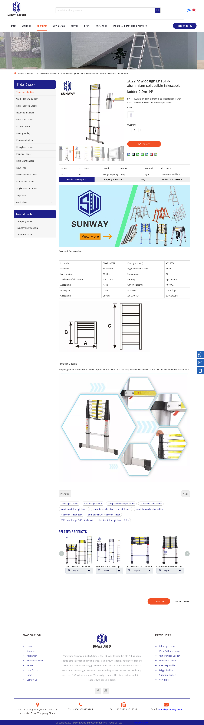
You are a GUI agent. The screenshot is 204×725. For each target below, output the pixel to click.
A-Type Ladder (23, 126)
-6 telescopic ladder (93, 503)
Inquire (146, 144)
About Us (31, 651)
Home (30, 646)
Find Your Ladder (35, 660)
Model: (64, 168)
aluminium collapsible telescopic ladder (111, 509)
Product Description (76, 179)
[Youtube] (194, 10)
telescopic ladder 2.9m (71, 514)
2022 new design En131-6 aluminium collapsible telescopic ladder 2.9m (95, 520)
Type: (147, 174)
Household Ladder (25, 112)
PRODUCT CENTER (182, 601)
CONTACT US (159, 601)
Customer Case (24, 234)
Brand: (106, 168)
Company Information (113, 179)
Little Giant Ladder (25, 160)
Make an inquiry (185, 26)
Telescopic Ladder (25, 92)
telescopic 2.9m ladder (151, 503)
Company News (24, 221)
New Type (21, 167)
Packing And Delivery (172, 179)
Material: (149, 168)
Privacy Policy (141, 722)
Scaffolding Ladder (25, 181)
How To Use (33, 670)
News (29, 675)
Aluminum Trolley (167, 675)
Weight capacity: (111, 174)
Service (30, 665)
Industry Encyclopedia (27, 227)
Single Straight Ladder (26, 188)
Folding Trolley (23, 133)
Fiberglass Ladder (24, 147)
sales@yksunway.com (170, 709)
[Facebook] (189, 10)
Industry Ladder (23, 154)
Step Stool (21, 195)
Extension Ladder (24, 140)
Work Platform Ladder (27, 98)
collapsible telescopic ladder (121, 503)
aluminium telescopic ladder (74, 509)
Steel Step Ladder (24, 119)
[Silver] (131, 115)
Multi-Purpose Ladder (26, 105)
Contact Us (32, 679)
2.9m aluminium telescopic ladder (104, 514)
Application (21, 202)
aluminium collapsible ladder (149, 509)
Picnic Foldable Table (26, 174)
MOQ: (64, 174)
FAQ (143, 179)
